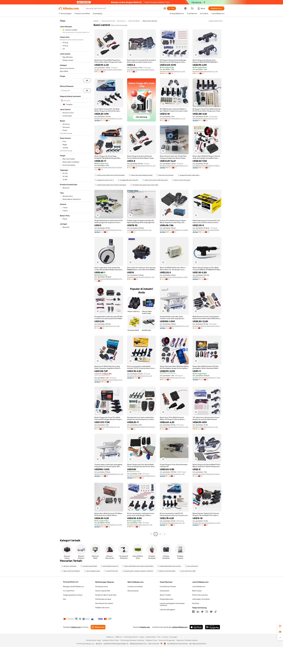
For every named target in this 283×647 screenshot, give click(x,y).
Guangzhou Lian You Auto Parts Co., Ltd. (140, 277)
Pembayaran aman (101, 586)
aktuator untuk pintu (70, 566)
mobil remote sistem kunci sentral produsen (111, 175)
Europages (173, 637)
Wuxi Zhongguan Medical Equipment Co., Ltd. (108, 279)
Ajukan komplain (165, 595)
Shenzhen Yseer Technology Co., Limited (174, 230)
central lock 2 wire (112, 571)
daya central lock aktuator (72, 571)
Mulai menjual (197, 591)
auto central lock (192, 566)
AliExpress (110, 637)
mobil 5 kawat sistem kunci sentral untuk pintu (111, 185)
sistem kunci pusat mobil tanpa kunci (156, 180)
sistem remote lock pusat (182, 180)
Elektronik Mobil (133, 21)
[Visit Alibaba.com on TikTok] (215, 611)
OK (87, 80)
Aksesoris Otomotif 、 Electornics (113, 21)
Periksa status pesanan (200, 595)
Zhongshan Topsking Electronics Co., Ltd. (141, 165)
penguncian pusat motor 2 (105, 180)
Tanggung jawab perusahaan (72, 595)
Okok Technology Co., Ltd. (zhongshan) (206, 230)
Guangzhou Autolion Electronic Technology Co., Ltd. (108, 167)
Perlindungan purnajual (103, 599)
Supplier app (145, 627)
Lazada (141, 637)
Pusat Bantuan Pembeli (168, 586)
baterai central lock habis (167, 571)
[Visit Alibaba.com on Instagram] (206, 611)
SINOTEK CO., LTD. (199, 277)
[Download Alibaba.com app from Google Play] (212, 627)
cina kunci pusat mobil (90, 566)
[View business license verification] (161, 644)
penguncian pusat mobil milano (189, 175)
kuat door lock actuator (166, 175)
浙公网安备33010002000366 (177, 644)
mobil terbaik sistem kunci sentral (170, 566)
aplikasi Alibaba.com (179, 627)
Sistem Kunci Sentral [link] (150, 21)
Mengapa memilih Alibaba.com (73, 586)
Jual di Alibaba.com (198, 586)
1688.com (118, 637)
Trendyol (165, 637)
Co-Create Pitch (68, 591)
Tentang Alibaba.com (70, 582)
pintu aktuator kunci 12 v (110, 566)
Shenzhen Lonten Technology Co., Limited (174, 277)
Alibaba (96, 21)
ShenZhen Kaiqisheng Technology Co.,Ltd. (174, 165)
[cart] (192, 9)
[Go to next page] (164, 534)
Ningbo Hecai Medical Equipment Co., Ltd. (174, 326)
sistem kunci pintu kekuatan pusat (141, 175)
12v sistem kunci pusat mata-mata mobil (145, 185)
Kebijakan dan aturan (102, 607)
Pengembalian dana (166, 599)
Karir (64, 599)
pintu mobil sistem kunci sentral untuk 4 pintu (139, 566)
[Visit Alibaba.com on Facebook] (193, 611)
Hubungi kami (164, 591)
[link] (280, 626)
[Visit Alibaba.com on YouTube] (211, 611)
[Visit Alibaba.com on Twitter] (202, 611)
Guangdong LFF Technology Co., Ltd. (172, 118)
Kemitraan (195, 603)
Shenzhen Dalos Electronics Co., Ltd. (172, 71)
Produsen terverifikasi (135, 586)
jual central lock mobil (188, 571)
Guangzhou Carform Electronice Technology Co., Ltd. (141, 69)
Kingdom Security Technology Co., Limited (108, 118)
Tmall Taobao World (130, 637)
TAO (158, 637)
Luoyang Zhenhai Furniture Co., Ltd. (139, 230)
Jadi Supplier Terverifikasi (201, 599)
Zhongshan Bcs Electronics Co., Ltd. (205, 118)
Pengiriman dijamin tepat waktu (106, 595)
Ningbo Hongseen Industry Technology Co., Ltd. (108, 69)
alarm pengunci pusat (93, 571)
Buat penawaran (133, 591)
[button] (164, 8)
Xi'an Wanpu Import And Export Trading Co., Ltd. (207, 165)
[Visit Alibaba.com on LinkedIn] (198, 611)
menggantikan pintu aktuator (129, 180)
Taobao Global (150, 637)
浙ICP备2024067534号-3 (198, 644)
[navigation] (75, 278)
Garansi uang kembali (102, 591)
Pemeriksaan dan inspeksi (104, 603)
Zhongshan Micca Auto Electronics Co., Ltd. (108, 230)
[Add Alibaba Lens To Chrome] (98, 627)
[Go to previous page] (151, 534)
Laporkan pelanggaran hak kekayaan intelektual (172, 604)
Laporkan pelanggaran (167, 609)
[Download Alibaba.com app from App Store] (196, 627)
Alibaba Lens (75, 627)
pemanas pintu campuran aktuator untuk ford (138, 571)
